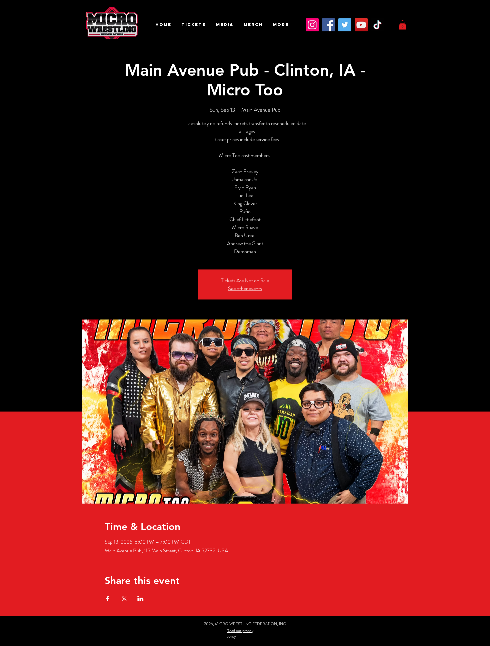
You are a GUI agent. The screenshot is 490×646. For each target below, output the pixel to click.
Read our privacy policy (240, 633)
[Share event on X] (124, 598)
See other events (245, 288)
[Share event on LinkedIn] (140, 598)
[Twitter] (344, 24)
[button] (193, 24)
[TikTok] (377, 24)
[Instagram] (312, 24)
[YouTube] (361, 24)
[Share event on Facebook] (108, 598)
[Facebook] (328, 24)
